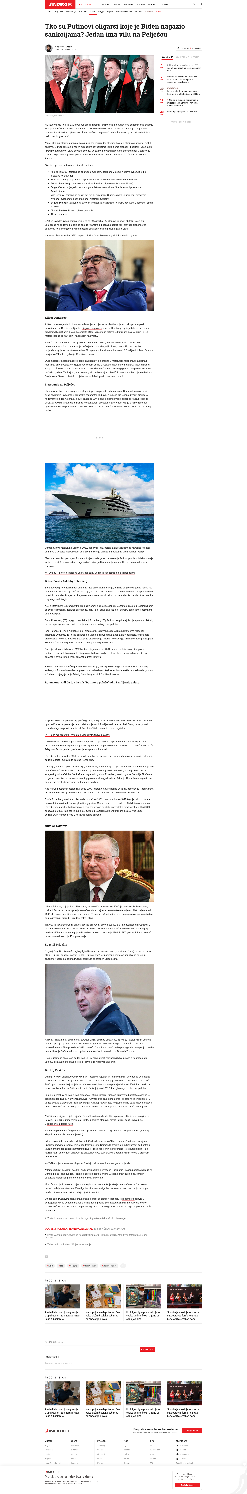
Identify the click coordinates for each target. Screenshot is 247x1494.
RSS (151, 1463)
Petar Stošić (66, 47)
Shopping (101, 1445)
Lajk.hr (127, 1454)
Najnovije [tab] (167, 57)
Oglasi (141, 4)
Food (99, 1459)
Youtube (184, 1450)
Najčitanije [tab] (182, 57)
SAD (61, 1266)
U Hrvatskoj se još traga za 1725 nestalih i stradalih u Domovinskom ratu (184, 68)
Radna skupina (53, 1130)
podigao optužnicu (106, 1039)
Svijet (92, 11)
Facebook (184, 1445)
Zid (96, 4)
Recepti (127, 1450)
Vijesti (106, 4)
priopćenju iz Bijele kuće (60, 1123)
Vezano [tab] (195, 57)
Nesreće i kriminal (124, 11)
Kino (152, 1454)
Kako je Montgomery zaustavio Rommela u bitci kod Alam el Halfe (183, 91)
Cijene (152, 4)
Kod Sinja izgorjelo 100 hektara (182, 111)
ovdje (113, 1235)
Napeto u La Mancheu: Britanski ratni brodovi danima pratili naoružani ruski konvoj (182, 79)
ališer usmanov (109, 1266)
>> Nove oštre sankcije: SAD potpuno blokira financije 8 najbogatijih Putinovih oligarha (91, 235)
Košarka (74, 1463)
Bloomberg (128, 1198)
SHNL (73, 1459)
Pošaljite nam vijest (184, 1463)
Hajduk (74, 1454)
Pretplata (85, 4)
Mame (100, 1463)
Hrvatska (83, 11)
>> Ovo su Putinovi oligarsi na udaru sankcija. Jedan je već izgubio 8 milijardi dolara (90, 572)
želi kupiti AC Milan (119, 406)
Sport (116, 4)
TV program (155, 1450)
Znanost (139, 11)
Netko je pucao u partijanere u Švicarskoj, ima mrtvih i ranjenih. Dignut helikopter (182, 103)
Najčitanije (71, 11)
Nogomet (75, 1445)
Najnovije (59, 11)
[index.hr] (60, 4)
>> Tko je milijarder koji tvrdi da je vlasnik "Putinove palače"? (77, 735)
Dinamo (74, 1450)
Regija (101, 11)
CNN (125, 228)
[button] (48, 1295)
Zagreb (110, 11)
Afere (158, 11)
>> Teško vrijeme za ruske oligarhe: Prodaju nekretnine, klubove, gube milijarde (87, 1163)
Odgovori (127, 1463)
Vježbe (126, 1459)
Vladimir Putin (89, 1266)
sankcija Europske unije (73, 936)
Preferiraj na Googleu (191, 48)
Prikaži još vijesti (181, 122)
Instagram (184, 1454)
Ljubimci (101, 1454)
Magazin (101, 1441)
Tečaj (152, 1445)
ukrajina (73, 1266)
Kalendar (149, 11)
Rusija (50, 1266)
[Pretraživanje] (200, 4)
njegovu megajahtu (92, 328)
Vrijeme (153, 1459)
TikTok (183, 1459)
